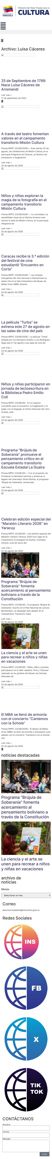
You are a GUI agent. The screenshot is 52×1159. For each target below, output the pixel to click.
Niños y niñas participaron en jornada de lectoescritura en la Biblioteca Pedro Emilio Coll (25, 390)
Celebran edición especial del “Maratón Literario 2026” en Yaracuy (26, 523)
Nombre (6, 1124)
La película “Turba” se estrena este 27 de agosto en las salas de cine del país (25, 326)
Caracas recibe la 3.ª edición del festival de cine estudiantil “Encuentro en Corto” (25, 262)
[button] (26, 32)
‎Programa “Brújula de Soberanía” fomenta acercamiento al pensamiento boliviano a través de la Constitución (26, 590)
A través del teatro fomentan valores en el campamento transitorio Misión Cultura (25, 138)
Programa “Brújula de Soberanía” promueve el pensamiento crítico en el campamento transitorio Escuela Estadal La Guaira (23, 458)
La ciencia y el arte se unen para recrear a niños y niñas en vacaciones (24, 657)
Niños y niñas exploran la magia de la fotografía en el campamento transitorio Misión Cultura (24, 202)
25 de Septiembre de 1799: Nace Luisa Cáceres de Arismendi (23, 85)
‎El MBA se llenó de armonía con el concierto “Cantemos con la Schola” (24, 718)
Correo (6, 1132)
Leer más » (6, 95)
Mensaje (6, 1139)
